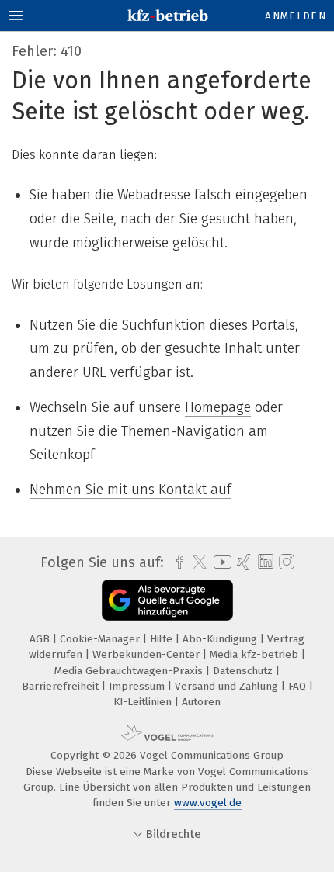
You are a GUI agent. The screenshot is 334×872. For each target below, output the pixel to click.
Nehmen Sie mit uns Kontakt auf (130, 489)
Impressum (138, 686)
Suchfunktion (164, 325)
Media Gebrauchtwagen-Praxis (130, 670)
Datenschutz (244, 670)
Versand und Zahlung (228, 686)
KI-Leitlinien (144, 701)
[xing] (241, 562)
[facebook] (176, 562)
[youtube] (219, 562)
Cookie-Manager (101, 638)
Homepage (218, 407)
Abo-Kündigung (221, 638)
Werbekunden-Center (147, 654)
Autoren (201, 701)
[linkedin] (263, 562)
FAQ (298, 686)
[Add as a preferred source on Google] (167, 600)
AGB (41, 638)
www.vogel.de (208, 802)
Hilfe (163, 638)
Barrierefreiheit (62, 686)
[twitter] (195, 562)
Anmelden (295, 15)
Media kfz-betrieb (255, 654)
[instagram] (284, 562)
